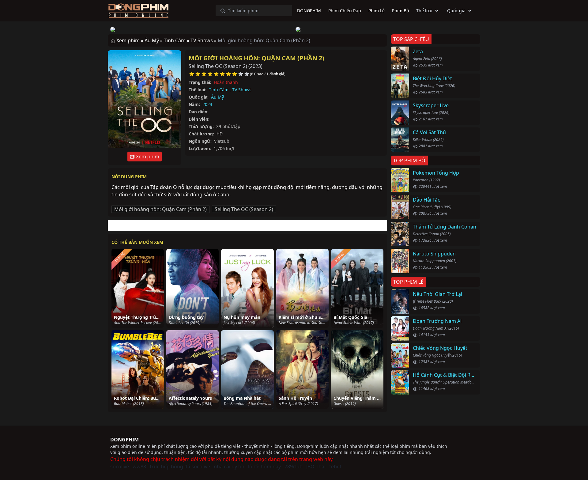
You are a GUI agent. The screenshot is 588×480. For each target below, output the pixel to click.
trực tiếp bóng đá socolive (180, 466)
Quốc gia (456, 10)
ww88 (139, 466)
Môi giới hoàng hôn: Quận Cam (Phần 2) (256, 58)
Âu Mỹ (217, 97)
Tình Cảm (218, 90)
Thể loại (424, 10)
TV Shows (241, 90)
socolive (119, 466)
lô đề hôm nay (264, 466)
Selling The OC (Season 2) (244, 209)
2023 (207, 104)
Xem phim (147, 156)
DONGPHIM (124, 439)
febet (335, 466)
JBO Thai (316, 466)
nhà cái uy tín (229, 466)
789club (294, 466)
